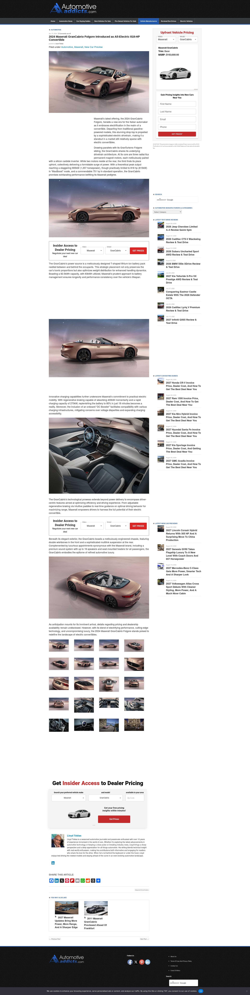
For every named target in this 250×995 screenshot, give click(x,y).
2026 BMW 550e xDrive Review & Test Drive (183, 265)
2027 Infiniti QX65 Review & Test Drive (181, 321)
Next (144, 915)
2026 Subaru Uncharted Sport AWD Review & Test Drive (182, 253)
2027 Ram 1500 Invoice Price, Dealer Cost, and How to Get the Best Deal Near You (182, 401)
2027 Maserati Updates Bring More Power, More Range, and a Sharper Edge (66, 922)
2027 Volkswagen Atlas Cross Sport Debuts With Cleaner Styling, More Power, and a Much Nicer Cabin (182, 588)
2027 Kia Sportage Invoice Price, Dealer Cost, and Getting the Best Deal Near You (183, 448)
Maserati (78, 47)
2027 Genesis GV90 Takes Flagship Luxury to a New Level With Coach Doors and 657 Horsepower (182, 554)
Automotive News (65, 21)
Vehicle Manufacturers (148, 21)
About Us (173, 956)
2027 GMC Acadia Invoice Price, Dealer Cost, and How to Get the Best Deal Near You (183, 464)
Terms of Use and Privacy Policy (181, 961)
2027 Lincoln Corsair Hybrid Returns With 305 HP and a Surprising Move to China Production (181, 535)
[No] (246, 991)
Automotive (67, 47)
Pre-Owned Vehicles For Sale (125, 21)
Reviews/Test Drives (168, 21)
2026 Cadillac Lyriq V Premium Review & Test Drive (183, 309)
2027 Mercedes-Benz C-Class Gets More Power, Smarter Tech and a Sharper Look (183, 571)
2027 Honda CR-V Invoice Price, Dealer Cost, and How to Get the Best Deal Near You (183, 386)
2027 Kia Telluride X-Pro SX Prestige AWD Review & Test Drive (182, 279)
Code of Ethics (175, 970)
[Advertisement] (151, 9)
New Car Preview (94, 47)
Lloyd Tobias (59, 43)
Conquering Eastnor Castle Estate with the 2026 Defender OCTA (183, 295)
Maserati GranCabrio (141, 890)
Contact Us (174, 966)
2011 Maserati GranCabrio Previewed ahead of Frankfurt (95, 923)
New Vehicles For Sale (102, 21)
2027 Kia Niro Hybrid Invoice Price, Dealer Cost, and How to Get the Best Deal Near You (183, 417)
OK (201, 991)
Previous (53, 915)
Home (53, 21)
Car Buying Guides (83, 21)
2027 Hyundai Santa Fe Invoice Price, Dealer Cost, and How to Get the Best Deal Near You (183, 433)
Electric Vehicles (186, 21)
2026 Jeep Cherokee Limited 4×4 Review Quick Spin (182, 228)
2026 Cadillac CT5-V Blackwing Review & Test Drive (183, 240)
